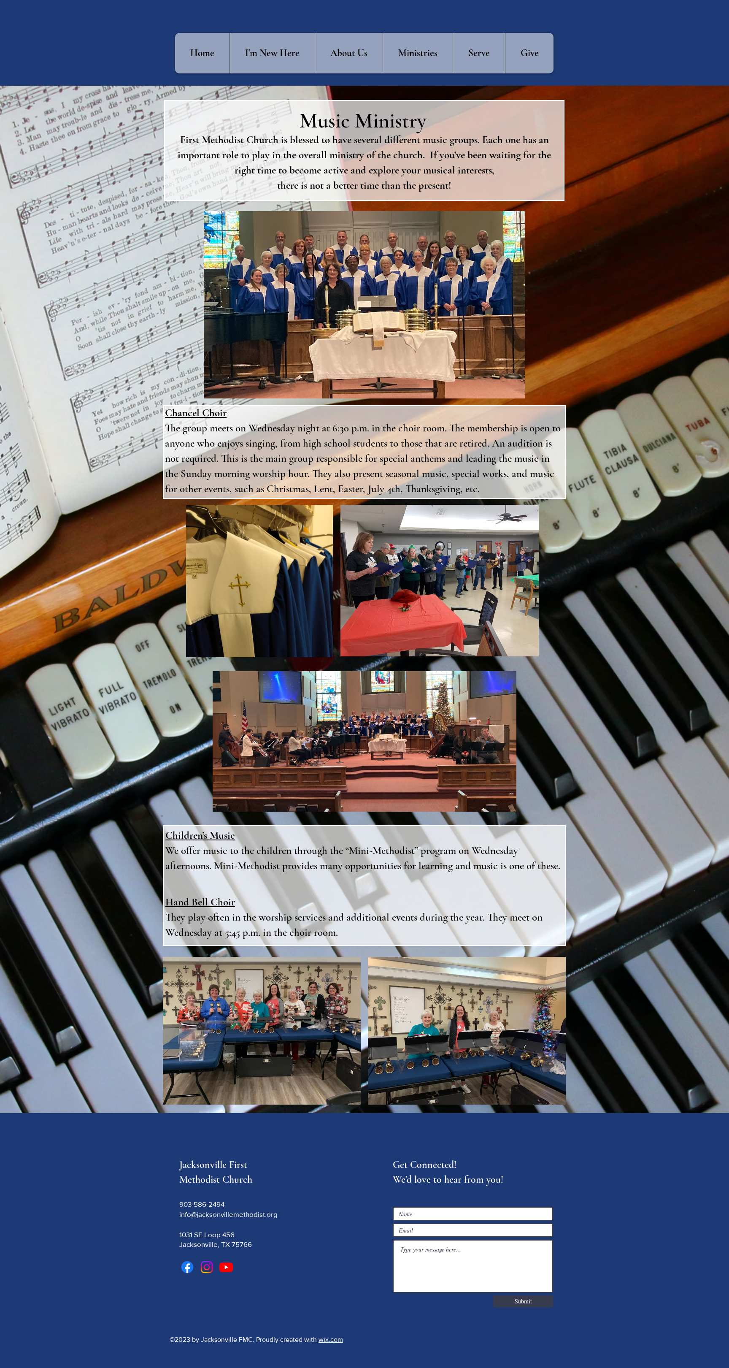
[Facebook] (187, 1267)
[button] (349, 53)
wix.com (331, 1339)
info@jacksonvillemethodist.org (228, 1214)
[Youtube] (226, 1267)
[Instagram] (207, 1267)
